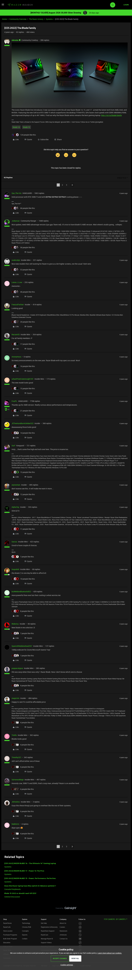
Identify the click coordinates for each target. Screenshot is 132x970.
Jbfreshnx (16, 802)
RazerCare (44, 935)
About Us (63, 923)
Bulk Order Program (10, 939)
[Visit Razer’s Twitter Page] (80, 935)
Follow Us (82, 919)
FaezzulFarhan (18, 304)
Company (63, 919)
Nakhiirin (15, 824)
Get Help (44, 923)
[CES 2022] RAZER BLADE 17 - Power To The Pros (24, 871)
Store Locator (8, 931)
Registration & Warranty (49, 927)
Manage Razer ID (47, 939)
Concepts (25, 931)
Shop (5, 919)
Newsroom (63, 931)
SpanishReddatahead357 (22, 646)
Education (6, 942)
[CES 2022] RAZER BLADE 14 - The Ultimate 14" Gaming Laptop (30, 863)
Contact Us (63, 939)
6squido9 (15, 569)
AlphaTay (15, 507)
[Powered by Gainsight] (66, 909)
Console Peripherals (12, 889)
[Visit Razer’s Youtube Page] (80, 938)
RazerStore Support (47, 931)
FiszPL (14, 401)
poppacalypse (17, 668)
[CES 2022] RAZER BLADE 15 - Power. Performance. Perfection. (30, 878)
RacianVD (16, 334)
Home (4, 19)
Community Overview (18, 19)
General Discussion (12, 896)
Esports (24, 935)
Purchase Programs (10, 935)
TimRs (14, 735)
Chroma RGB (26, 927)
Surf (13, 445)
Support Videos (46, 942)
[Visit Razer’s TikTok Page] (80, 942)
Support (43, 919)
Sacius (14, 541)
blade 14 (16, 127)
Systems (49, 19)
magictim (15, 698)
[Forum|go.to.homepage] (20, 4)
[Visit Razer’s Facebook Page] (80, 923)
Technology (26, 923)
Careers (62, 927)
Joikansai (16, 221)
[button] (2, 5)
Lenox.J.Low (17, 282)
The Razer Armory (36, 19)
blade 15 (26, 127)
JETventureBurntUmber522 (23, 423)
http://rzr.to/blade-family (111, 115)
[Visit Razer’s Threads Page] (80, 931)
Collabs (24, 939)
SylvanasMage (18, 779)
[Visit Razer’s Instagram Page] (80, 927)
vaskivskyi (16, 260)
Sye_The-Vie (16, 193)
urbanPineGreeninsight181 (23, 379)
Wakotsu (15, 624)
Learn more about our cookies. (109, 953)
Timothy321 (16, 757)
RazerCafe (6, 927)
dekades (15, 40)
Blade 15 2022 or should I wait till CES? (20, 893)
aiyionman (16, 485)
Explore (24, 919)
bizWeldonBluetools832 (21, 591)
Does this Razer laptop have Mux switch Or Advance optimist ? (30, 886)
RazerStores (7, 923)
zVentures (63, 935)
